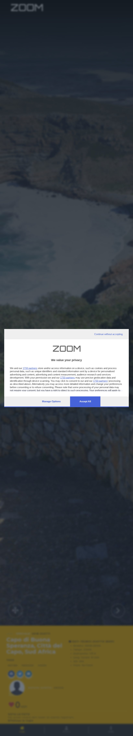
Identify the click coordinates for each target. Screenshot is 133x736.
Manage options (51, 401)
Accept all (85, 401)
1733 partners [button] (30, 368)
